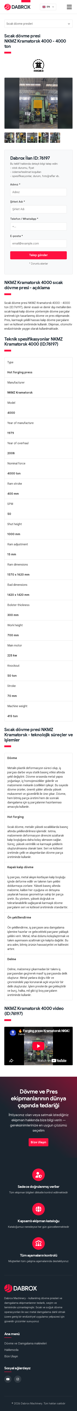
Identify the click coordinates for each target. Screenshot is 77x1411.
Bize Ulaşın (38, 1142)
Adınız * (15, 184)
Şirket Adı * (17, 201)
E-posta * (16, 236)
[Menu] (69, 7)
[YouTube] (7, 1379)
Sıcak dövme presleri (19, 23)
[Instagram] (17, 1379)
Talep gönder (38, 255)
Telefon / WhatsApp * (24, 218)
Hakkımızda (11, 1350)
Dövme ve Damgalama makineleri (25, 1343)
